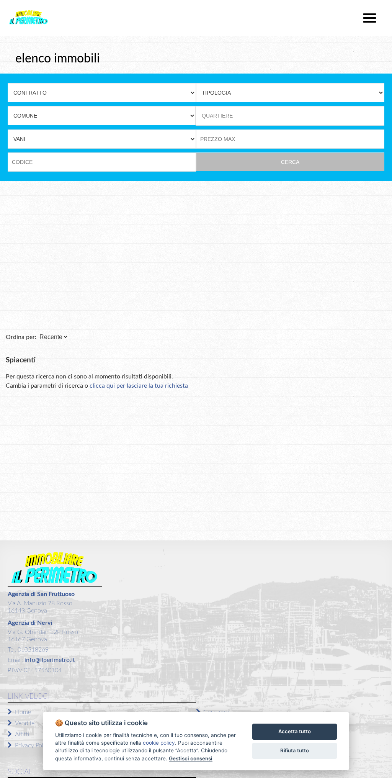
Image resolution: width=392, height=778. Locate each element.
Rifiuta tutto (294, 750)
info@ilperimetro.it (49, 660)
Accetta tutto (294, 731)
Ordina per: (21, 337)
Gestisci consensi (190, 758)
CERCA (290, 162)
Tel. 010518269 (28, 650)
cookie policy (159, 743)
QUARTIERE (217, 116)
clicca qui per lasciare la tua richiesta (139, 386)
